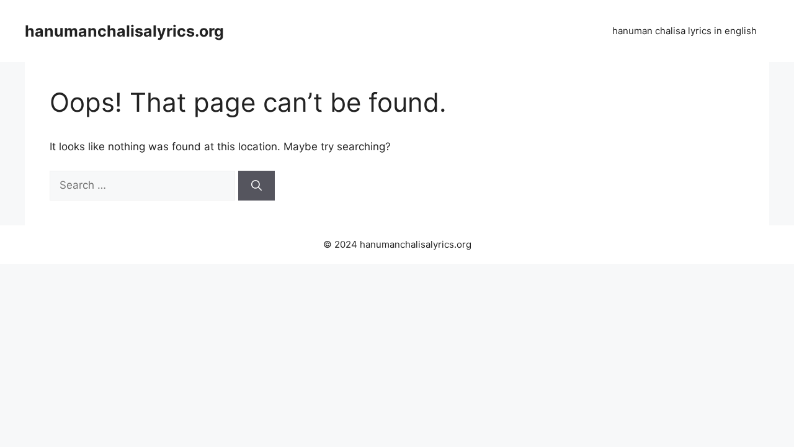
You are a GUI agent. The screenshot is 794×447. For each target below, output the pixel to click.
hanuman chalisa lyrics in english (684, 31)
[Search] (256, 186)
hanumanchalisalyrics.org (124, 31)
